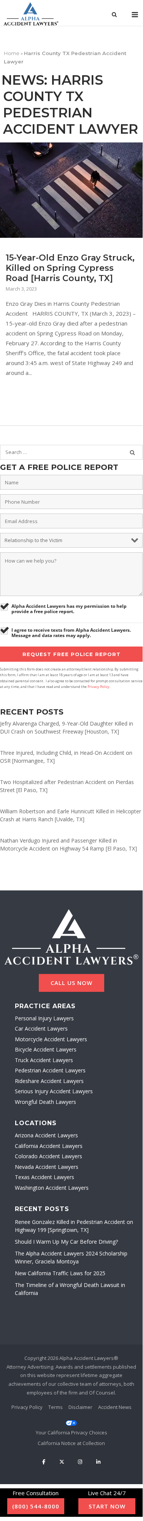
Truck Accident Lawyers (44, 1060)
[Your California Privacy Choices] (71, 1427)
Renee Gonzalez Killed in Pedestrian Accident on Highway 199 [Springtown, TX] (74, 1225)
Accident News (115, 1407)
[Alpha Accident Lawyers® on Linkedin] (98, 1461)
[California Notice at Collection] (71, 1443)
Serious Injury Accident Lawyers (54, 1091)
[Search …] (132, 452)
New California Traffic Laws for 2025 (60, 1273)
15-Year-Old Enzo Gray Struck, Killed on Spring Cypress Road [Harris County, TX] (70, 268)
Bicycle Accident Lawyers (45, 1049)
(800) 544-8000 (35, 1506)
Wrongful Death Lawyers (45, 1101)
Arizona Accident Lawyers (46, 1135)
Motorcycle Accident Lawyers (51, 1039)
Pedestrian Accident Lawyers (50, 1070)
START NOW (107, 1506)
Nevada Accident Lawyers (46, 1166)
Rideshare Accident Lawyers (49, 1081)
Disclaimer (80, 1407)
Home (11, 53)
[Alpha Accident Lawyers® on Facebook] (44, 1461)
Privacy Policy (98, 686)
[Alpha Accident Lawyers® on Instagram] (80, 1461)
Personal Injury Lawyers (44, 1018)
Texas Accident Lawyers (44, 1177)
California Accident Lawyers (49, 1145)
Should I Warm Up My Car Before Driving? (66, 1241)
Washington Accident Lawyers (52, 1187)
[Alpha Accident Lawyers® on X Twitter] (61, 1461)
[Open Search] (114, 15)
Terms (55, 1407)
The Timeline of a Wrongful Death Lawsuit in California (70, 1288)
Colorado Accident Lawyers (48, 1156)
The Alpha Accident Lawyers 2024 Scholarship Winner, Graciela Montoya (71, 1257)
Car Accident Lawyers (41, 1028)
